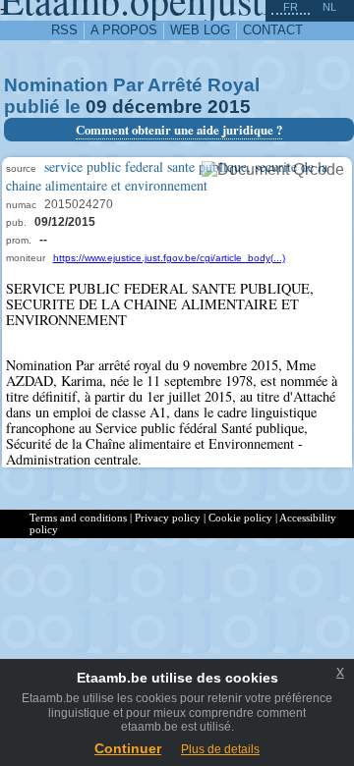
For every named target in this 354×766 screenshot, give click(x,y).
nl (329, 7)
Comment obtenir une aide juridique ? (179, 129)
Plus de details (220, 749)
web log (200, 30)
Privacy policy (168, 517)
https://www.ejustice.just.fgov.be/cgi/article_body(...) (169, 257)
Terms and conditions (78, 517)
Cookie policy (240, 517)
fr (290, 7)
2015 (229, 106)
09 (96, 106)
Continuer (127, 748)
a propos (123, 30)
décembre (157, 106)
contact (273, 30)
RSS (64, 30)
